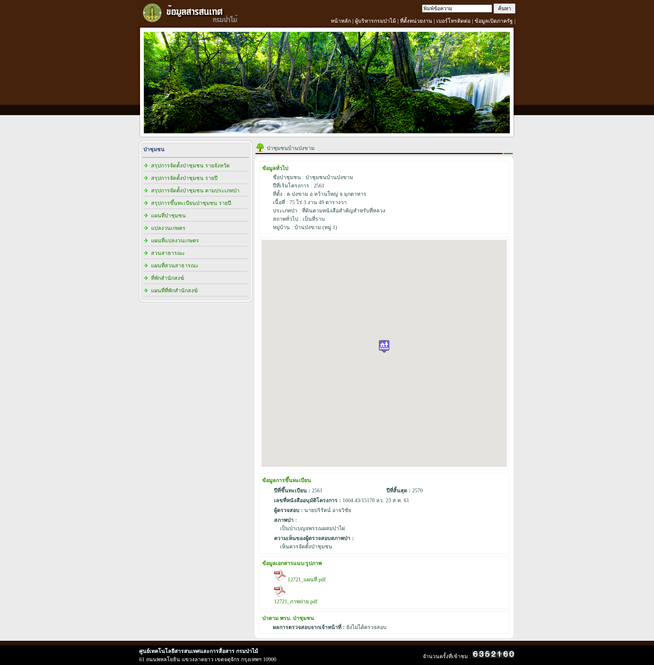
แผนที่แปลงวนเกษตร (175, 241)
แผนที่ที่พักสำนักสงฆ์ (174, 290)
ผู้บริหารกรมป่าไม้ (375, 21)
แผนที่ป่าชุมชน (168, 216)
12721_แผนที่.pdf (306, 579)
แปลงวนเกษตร (168, 228)
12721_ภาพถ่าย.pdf (296, 601)
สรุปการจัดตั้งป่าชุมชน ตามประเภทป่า (195, 191)
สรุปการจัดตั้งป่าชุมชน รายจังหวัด (190, 166)
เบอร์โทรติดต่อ (453, 21)
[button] (384, 346)
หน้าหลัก (341, 21)
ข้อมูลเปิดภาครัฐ (494, 21)
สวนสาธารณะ (168, 253)
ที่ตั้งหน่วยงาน (416, 21)
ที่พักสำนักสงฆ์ (167, 278)
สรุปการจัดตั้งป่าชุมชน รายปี (184, 178)
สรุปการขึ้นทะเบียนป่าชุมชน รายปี (191, 203)
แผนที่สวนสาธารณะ (175, 265)
